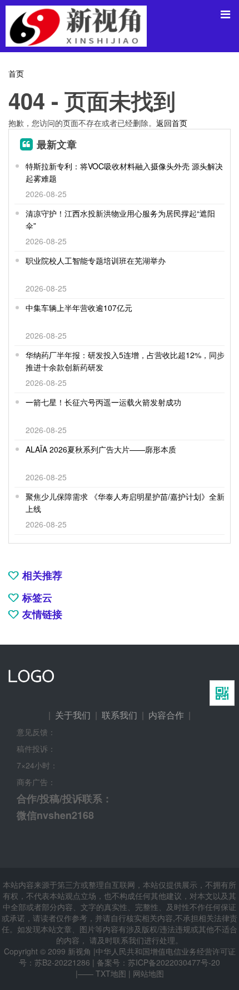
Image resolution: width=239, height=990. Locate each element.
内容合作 (166, 714)
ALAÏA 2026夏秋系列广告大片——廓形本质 (101, 449)
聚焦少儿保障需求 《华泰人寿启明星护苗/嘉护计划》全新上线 (125, 502)
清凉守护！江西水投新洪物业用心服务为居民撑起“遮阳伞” (120, 219)
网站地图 (148, 973)
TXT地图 (111, 973)
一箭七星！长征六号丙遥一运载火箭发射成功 (103, 402)
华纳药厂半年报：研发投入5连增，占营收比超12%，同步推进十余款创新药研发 (125, 361)
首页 (16, 73)
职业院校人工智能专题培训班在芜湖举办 (96, 260)
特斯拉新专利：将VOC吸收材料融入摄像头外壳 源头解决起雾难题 (124, 172)
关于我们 (73, 714)
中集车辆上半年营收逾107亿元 (79, 307)
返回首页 (171, 122)
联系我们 (119, 714)
